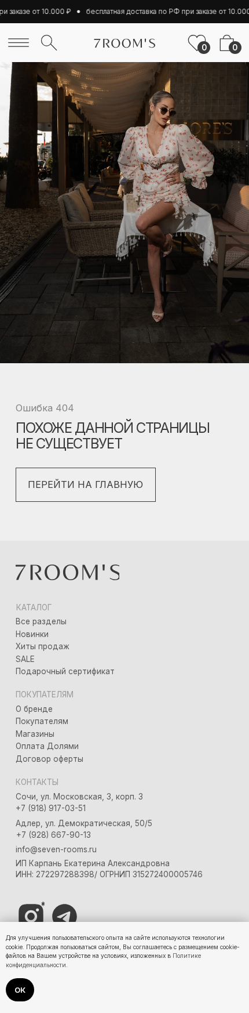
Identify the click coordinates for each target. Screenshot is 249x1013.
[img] (19, 43)
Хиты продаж (42, 646)
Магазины (35, 734)
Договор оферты (49, 759)
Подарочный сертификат (65, 671)
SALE (25, 659)
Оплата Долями (47, 746)
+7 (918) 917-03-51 (51, 808)
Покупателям (42, 721)
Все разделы (41, 621)
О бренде (34, 709)
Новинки (32, 634)
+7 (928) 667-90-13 (53, 835)
